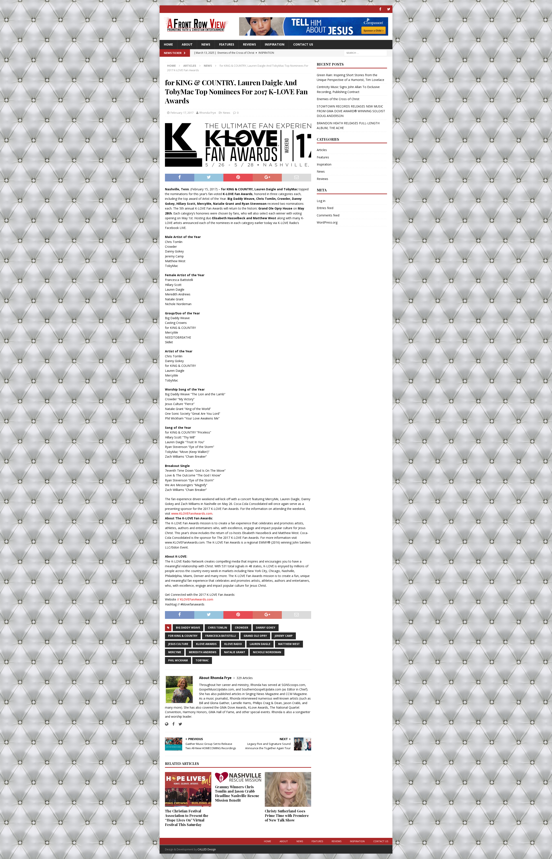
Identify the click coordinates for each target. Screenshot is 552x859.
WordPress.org (327, 222)
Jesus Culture (178, 644)
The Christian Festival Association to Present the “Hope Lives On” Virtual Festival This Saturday (186, 818)
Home (168, 44)
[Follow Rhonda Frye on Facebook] (171, 724)
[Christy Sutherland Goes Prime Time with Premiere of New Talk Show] (288, 789)
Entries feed (325, 208)
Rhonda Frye (207, 113)
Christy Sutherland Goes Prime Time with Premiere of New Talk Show (287, 815)
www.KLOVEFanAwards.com (191, 513)
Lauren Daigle (260, 644)
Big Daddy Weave (188, 627)
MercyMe (174, 652)
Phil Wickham (178, 660)
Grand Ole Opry (255, 636)
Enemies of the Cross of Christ (338, 99)
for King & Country (183, 636)
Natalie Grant (234, 652)
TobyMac (202, 660)
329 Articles (245, 678)
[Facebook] (380, 9)
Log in (321, 201)
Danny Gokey (265, 627)
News (205, 44)
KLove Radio (233, 644)
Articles (189, 66)
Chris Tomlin (217, 627)
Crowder (241, 627)
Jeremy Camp (284, 636)
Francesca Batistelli (220, 636)
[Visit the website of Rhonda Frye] (166, 724)
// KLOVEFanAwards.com (195, 599)
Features (226, 44)
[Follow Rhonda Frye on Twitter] (178, 724)
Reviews (249, 44)
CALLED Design (207, 849)
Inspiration (274, 44)
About (187, 44)
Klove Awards (206, 644)
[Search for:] (365, 52)
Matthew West (289, 644)
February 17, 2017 (182, 113)
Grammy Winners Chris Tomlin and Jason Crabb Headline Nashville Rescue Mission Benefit (237, 793)
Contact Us (303, 44)
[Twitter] (388, 9)
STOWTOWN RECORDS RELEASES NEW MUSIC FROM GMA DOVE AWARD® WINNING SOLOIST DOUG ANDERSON (351, 111)
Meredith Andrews (202, 652)
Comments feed (328, 215)
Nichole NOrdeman (267, 652)
